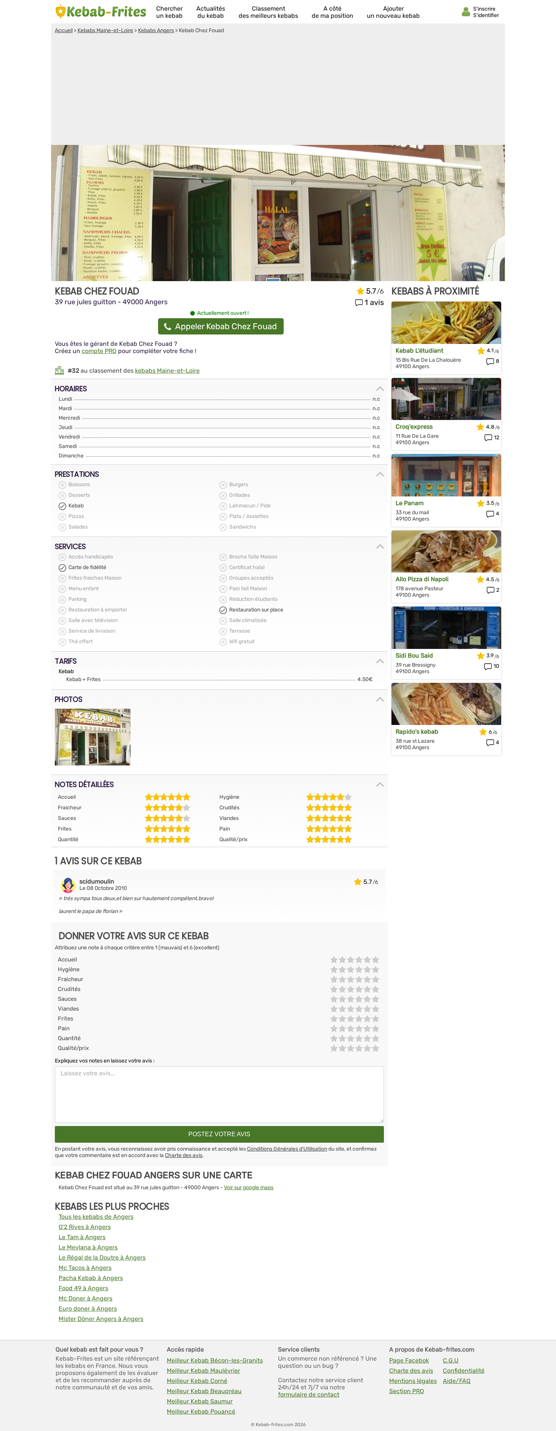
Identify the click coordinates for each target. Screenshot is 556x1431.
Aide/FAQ (457, 1380)
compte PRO (99, 351)
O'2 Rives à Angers (85, 1226)
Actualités (210, 12)
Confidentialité (464, 1370)
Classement (268, 12)
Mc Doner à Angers (85, 1298)
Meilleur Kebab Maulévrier (203, 1370)
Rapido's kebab (417, 731)
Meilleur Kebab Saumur (200, 1401)
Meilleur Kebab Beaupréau (204, 1391)
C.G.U (450, 1360)
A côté (332, 12)
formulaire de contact (308, 1394)
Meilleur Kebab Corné (197, 1380)
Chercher (169, 12)
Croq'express (414, 426)
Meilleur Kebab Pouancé (201, 1411)
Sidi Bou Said (414, 655)
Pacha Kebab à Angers (91, 1278)
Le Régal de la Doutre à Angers (102, 1257)
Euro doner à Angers (88, 1308)
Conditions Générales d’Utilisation (287, 1149)
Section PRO (406, 1391)
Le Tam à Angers (82, 1237)
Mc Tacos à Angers (85, 1267)
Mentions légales (413, 1380)
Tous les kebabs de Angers (96, 1216)
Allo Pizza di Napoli (422, 579)
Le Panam (410, 503)
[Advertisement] (278, 90)
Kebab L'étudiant (419, 350)
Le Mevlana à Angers (88, 1247)
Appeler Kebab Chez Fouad (226, 326)
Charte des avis (183, 1155)
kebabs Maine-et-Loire (167, 370)
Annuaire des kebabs (101, 11)
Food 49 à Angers (83, 1288)
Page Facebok (409, 1360)
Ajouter (393, 12)
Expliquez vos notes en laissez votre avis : (105, 1061)
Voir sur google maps (248, 1187)
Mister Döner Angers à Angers (101, 1318)
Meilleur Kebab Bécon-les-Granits (215, 1360)
